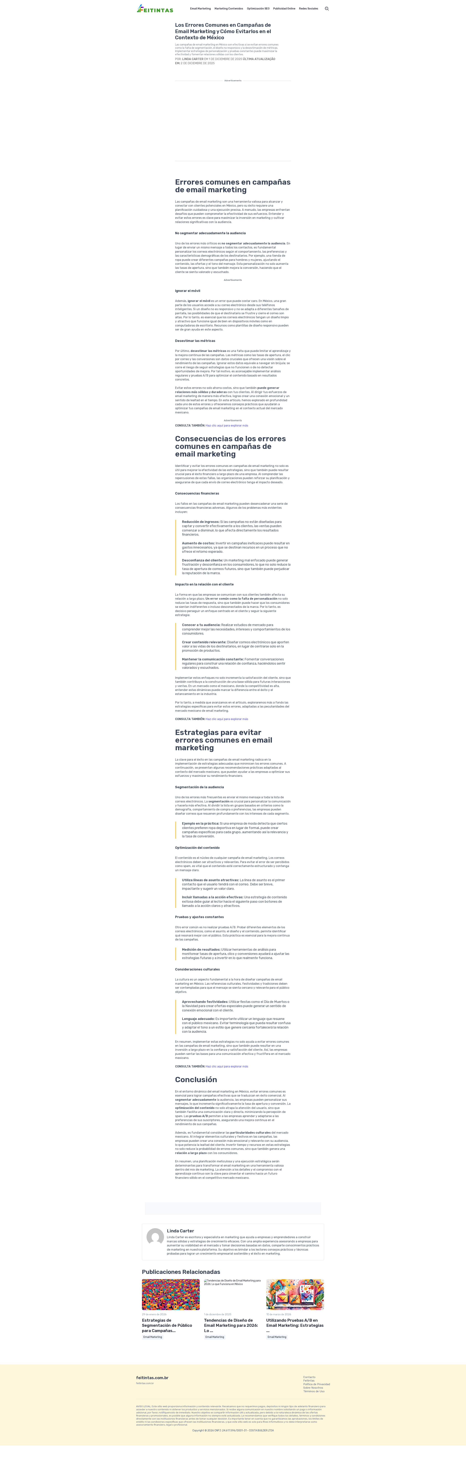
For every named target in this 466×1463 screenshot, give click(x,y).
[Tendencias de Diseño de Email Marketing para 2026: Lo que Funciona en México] (233, 1284)
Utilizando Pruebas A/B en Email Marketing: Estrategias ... (295, 1325)
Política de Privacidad (316, 1384)
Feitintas (309, 1380)
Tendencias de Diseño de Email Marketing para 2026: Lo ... (231, 1325)
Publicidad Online (284, 8)
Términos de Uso (314, 1391)
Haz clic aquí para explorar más (227, 425)
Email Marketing (200, 8)
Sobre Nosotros (313, 1387)
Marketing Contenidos (229, 8)
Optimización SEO (258, 8)
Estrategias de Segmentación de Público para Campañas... (167, 1325)
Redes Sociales (308, 8)
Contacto (309, 1377)
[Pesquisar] (327, 8)
